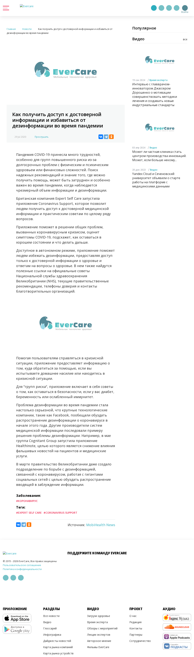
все (185, 39)
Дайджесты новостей (57, 641)
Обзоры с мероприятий (102, 628)
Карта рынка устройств (58, 653)
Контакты (135, 628)
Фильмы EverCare (98, 647)
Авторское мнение (99, 641)
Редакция (135, 622)
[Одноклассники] (111, 136)
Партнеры (135, 634)
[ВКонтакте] (101, 136)
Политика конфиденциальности (22, 569)
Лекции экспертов (98, 634)
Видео (153, 147)
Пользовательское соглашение (22, 565)
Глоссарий (50, 628)
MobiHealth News (100, 525)
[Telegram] (161, 8)
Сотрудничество (140, 641)
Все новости (51, 616)
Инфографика (52, 634)
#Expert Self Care (29, 512)
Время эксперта (158, 80)
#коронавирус (27, 501)
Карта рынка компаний (58, 647)
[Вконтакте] (169, 8)
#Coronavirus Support (60, 512)
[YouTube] (176, 8)
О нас (133, 616)
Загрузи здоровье (98, 616)
